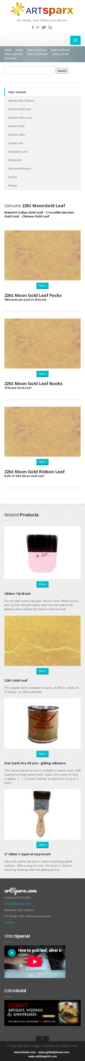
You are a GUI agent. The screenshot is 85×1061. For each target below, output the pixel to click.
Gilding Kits (15, 160)
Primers (12, 185)
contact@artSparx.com (17, 903)
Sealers (12, 177)
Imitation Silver (17, 134)
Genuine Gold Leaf (19, 109)
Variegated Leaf (17, 151)
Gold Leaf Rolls (13, 54)
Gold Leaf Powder (37, 54)
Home (8, 50)
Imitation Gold (16, 126)
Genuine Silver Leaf (20, 117)
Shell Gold (10, 58)
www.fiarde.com (25, 1052)
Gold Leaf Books (60, 50)
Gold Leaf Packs (36, 50)
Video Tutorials (17, 92)
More (42, 285)
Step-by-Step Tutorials (21, 100)
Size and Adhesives (19, 168)
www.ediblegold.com (42, 1056)
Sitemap (9, 922)
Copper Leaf (15, 143)
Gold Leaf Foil (60, 54)
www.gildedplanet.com (53, 1052)
